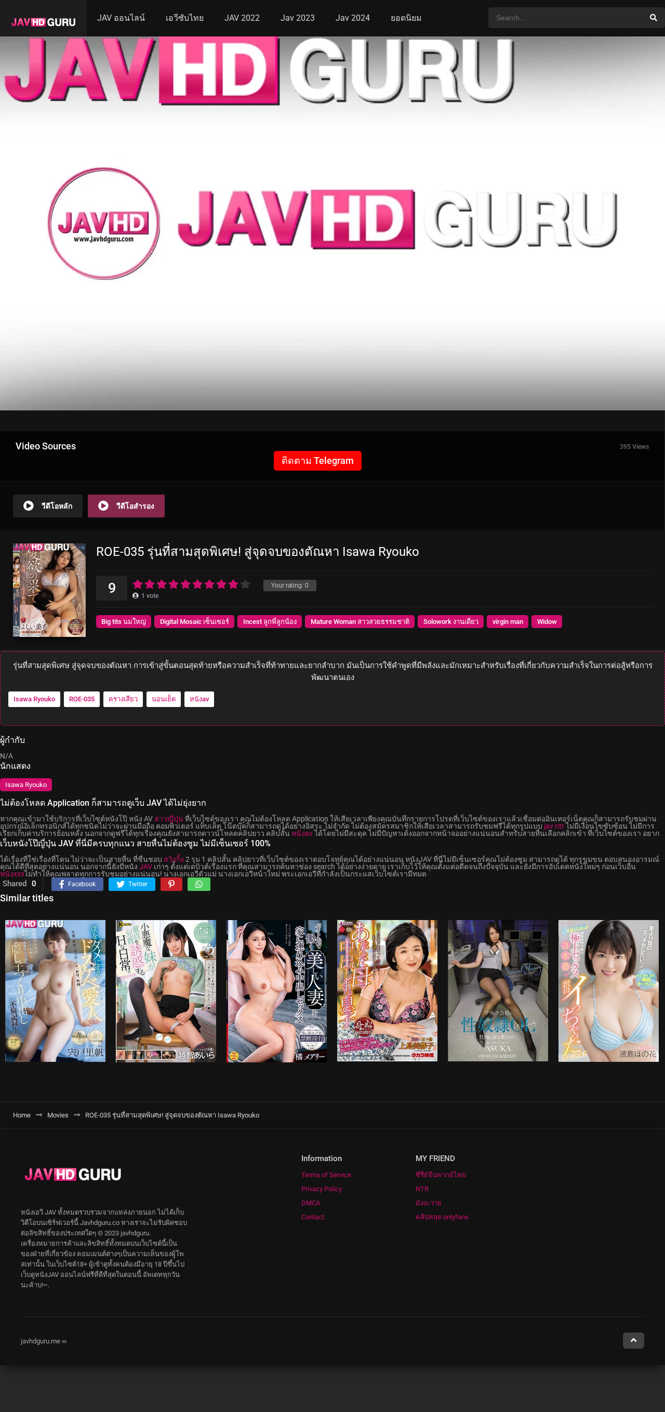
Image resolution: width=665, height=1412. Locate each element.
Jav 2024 (353, 18)
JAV (145, 866)
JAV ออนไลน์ (121, 18)
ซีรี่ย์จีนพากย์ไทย (441, 1175)
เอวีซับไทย (185, 18)
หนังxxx (12, 874)
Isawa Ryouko (34, 699)
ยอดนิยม (406, 18)
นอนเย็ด (164, 699)
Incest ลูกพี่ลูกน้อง (270, 621)
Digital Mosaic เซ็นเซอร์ (194, 621)
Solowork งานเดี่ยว (450, 621)
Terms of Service (326, 1175)
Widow (547, 621)
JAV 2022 (242, 18)
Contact (312, 1217)
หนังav (199, 699)
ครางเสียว (123, 699)
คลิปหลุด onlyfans (442, 1217)
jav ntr (554, 826)
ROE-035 (82, 699)
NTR (422, 1189)
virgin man (508, 621)
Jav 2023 (298, 18)
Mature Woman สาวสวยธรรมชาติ (360, 621)
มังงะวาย (429, 1203)
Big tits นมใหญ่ (123, 621)
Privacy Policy (321, 1189)
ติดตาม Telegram (318, 460)
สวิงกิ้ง (174, 859)
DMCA (310, 1203)
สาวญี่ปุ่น (168, 819)
